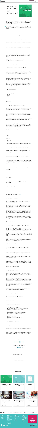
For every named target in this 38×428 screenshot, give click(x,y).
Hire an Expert (32, 421)
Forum (15, 418)
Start (1, 416)
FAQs (15, 417)
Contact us (23, 420)
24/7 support (32, 418)
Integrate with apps (10, 422)
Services (16, 420)
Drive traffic (8, 418)
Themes (14, 1)
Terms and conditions (25, 418)
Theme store (9, 423)
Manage (2, 417)
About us (23, 416)
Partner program (24, 417)
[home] (2, 1)
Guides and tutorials (17, 416)
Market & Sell (3, 418)
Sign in (27, 1)
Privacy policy (24, 419)
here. (18, 266)
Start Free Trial (32, 1)
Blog (15, 419)
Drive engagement (9, 419)
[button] (8, 1)
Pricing (15, 1)
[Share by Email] (5, 26)
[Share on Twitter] (5, 23)
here (10, 101)
